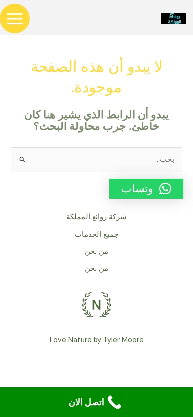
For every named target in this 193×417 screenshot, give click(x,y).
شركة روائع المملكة (96, 217)
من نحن (96, 251)
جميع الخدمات (97, 234)
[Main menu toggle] (15, 19)
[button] (146, 189)
